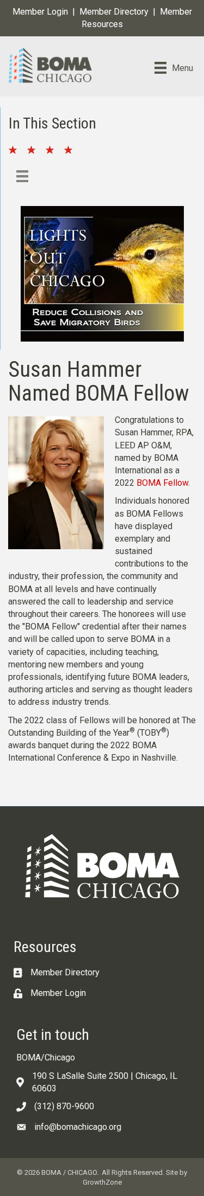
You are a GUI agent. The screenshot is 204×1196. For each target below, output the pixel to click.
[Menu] (22, 176)
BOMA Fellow (162, 483)
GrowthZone (102, 1182)
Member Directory (114, 12)
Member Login (40, 12)
